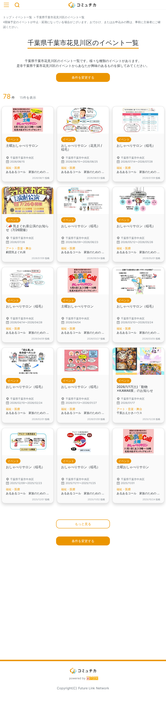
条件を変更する (83, 77)
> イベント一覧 (22, 17)
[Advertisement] (83, 610)
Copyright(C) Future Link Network (83, 688)
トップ (7, 17)
